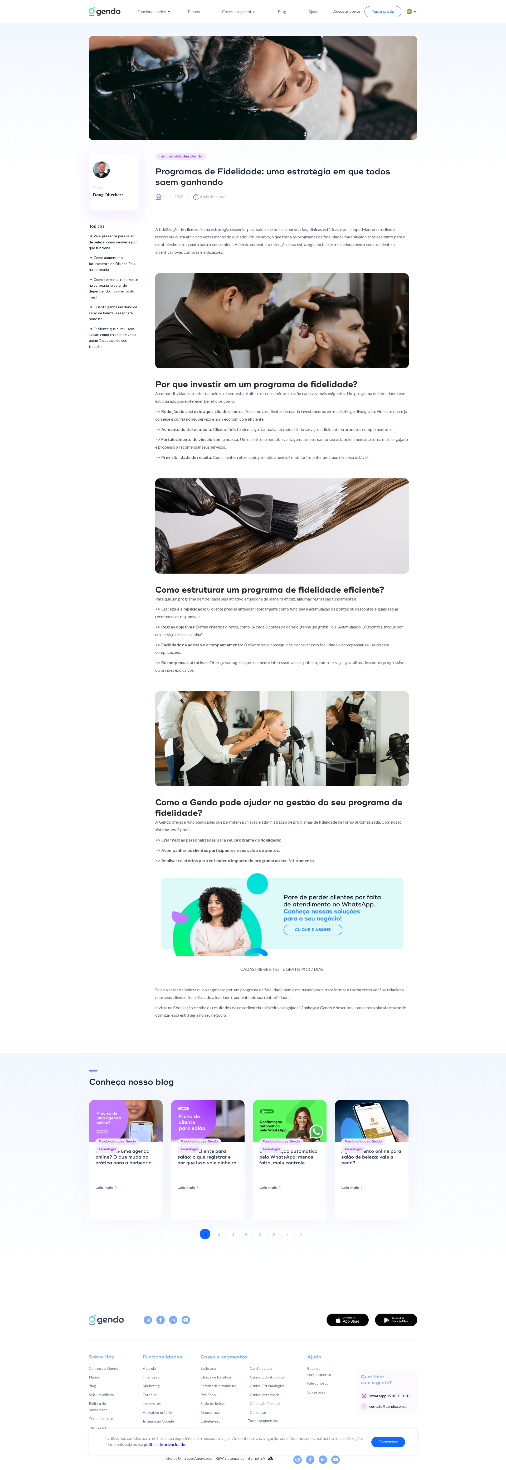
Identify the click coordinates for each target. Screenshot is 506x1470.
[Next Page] (301, 1234)
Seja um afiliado (101, 1394)
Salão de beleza (213, 1403)
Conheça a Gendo (103, 1368)
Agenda (149, 1368)
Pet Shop (208, 1394)
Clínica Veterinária (265, 1394)
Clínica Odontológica (267, 1377)
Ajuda (313, 11)
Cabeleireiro (211, 1421)
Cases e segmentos (239, 11)
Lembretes (152, 1403)
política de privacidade (164, 1444)
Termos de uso (101, 1418)
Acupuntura (210, 1412)
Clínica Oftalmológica (267, 1385)
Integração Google (158, 1421)
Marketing (151, 1385)
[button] (154, 11)
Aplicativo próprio (157, 1412)
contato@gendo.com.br (388, 1406)
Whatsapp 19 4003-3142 (389, 1396)
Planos (194, 11)
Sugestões (316, 1392)
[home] (104, 11)
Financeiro (151, 1377)
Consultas (258, 1412)
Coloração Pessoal (265, 1403)
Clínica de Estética (216, 1377)
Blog (282, 11)
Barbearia (208, 1368)
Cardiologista (261, 1368)
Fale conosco (318, 1383)
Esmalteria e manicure (218, 1385)
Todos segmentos (263, 1420)
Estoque (150, 1394)
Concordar (388, 1441)
